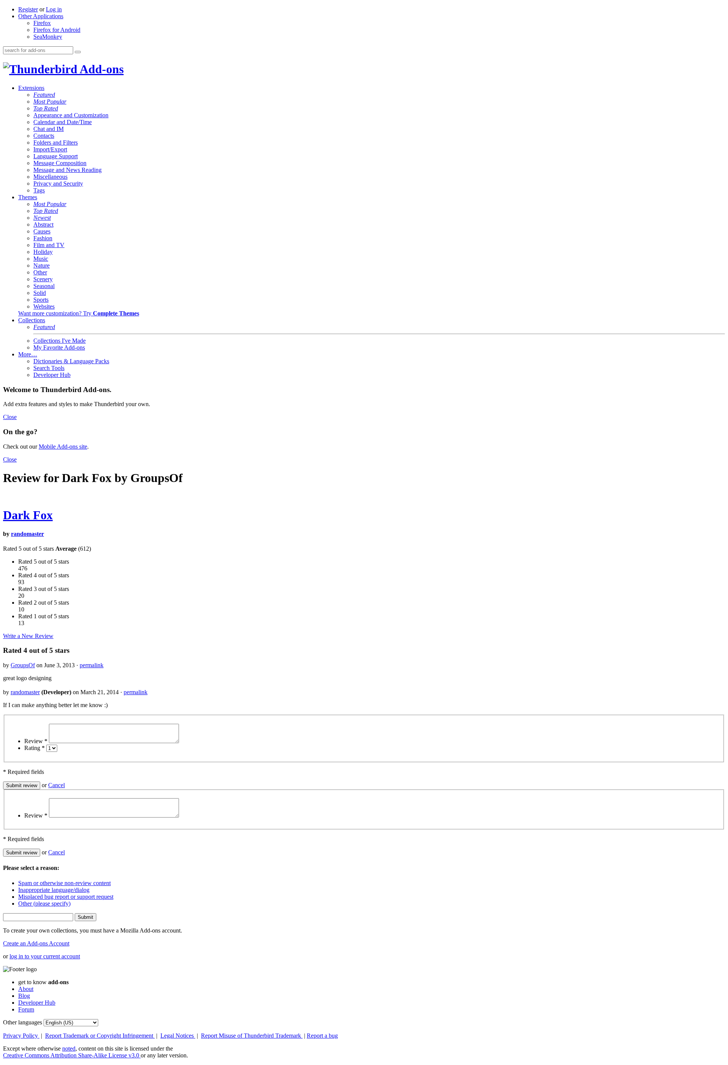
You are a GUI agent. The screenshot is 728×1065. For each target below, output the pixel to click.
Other (40, 272)
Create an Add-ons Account (36, 943)
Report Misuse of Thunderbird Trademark (252, 1035)
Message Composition (59, 163)
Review (35, 741)
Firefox (42, 23)
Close (10, 417)
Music (40, 258)
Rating (34, 748)
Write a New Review (28, 636)
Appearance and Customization (70, 115)
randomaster (27, 534)
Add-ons (100, 69)
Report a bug (322, 1035)
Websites (44, 306)
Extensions (31, 88)
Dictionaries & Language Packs (71, 361)
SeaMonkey (47, 36)
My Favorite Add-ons (59, 347)
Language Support (55, 156)
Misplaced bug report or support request (65, 896)
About (25, 989)
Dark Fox (28, 515)
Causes (41, 231)
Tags (39, 190)
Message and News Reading (67, 170)
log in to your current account (44, 956)
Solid (39, 293)
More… (27, 354)
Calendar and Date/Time (62, 122)
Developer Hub (52, 375)
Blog (24, 996)
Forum (26, 1009)
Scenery (43, 279)
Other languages (22, 1022)
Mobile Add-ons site (63, 446)
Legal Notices (177, 1035)
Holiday (43, 252)
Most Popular (49, 101)
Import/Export (50, 149)
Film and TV (48, 245)
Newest (42, 217)
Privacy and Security (58, 183)
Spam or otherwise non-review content (64, 883)
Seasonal (44, 286)
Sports (41, 299)
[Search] (78, 52)
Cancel (56, 785)
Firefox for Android (56, 30)
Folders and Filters (55, 142)
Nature (41, 265)
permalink (92, 665)
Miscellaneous (50, 176)
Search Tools (48, 368)
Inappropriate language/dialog (53, 890)
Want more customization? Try (78, 313)
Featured (44, 94)
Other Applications (40, 16)
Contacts (43, 135)
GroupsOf (23, 665)
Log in (54, 9)
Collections (31, 320)
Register (28, 9)
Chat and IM (48, 129)
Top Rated (45, 108)
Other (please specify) (44, 903)
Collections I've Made (59, 340)
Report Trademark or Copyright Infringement (100, 1035)
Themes (27, 197)
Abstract (43, 224)
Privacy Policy (21, 1035)
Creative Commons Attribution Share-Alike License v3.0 (72, 1055)
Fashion (42, 238)
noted (68, 1048)
